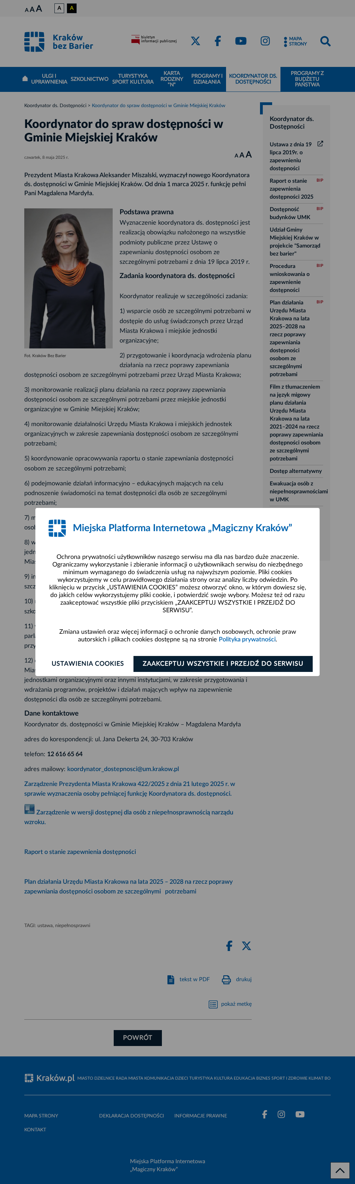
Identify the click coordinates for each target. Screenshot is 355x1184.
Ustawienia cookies (88, 664)
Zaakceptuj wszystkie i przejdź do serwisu (223, 664)
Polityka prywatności (247, 640)
